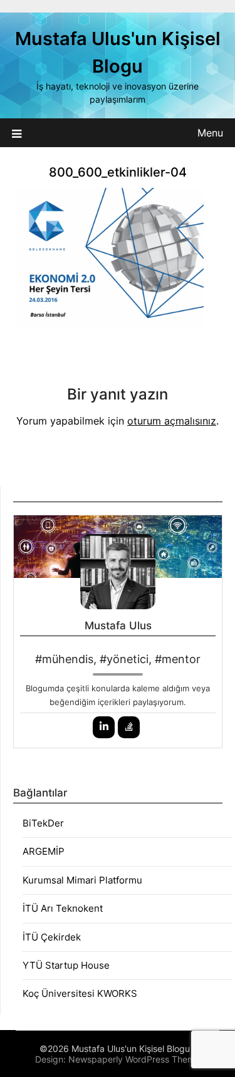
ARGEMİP (44, 851)
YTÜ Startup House (66, 965)
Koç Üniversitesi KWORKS (80, 993)
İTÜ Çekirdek (52, 937)
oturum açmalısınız (171, 421)
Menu (210, 132)
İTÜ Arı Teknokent (63, 908)
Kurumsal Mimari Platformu (82, 880)
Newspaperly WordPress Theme (134, 1059)
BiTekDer (43, 823)
